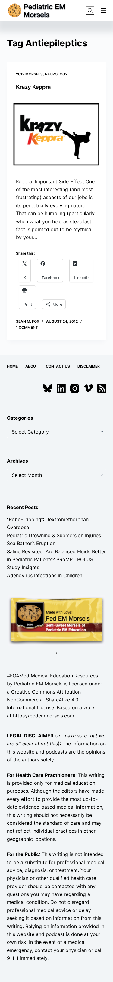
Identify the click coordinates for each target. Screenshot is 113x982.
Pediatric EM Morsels (38, 684)
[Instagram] (74, 388)
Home (12, 366)
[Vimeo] (88, 388)
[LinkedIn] (61, 388)
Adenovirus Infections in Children (44, 575)
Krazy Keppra (33, 87)
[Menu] (103, 10)
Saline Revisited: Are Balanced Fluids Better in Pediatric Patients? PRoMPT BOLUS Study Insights (56, 559)
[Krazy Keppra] (56, 133)
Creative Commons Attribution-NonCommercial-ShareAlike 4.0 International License (45, 700)
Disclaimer (88, 366)
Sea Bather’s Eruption (31, 543)
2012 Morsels (29, 74)
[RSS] (101, 388)
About (31, 366)
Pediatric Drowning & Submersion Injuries (54, 535)
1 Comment (27, 327)
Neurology (56, 74)
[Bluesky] (47, 388)
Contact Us (58, 366)
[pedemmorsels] (56, 620)
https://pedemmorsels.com (43, 716)
